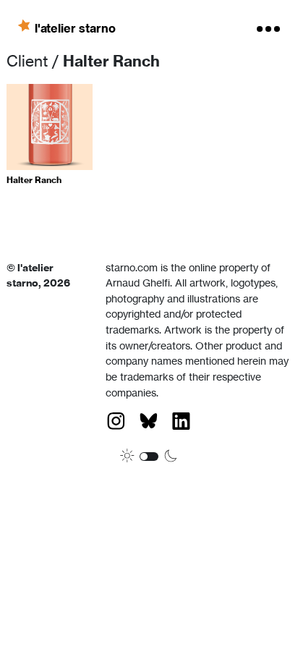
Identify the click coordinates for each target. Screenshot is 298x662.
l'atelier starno (75, 27)
